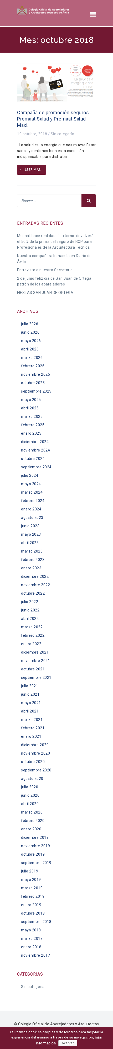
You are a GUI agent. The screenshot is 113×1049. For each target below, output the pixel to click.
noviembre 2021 (35, 661)
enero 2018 (31, 947)
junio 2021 (30, 694)
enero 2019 (31, 905)
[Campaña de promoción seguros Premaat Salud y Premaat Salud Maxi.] (56, 82)
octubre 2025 (33, 383)
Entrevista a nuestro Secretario (45, 270)
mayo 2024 (31, 484)
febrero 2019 (32, 896)
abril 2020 (30, 804)
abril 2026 (30, 349)
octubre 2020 (33, 762)
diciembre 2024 (35, 442)
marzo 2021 (32, 719)
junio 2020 (30, 795)
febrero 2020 (32, 821)
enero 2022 (31, 644)
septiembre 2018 (36, 922)
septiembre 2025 (36, 391)
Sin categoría (62, 134)
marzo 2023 (32, 551)
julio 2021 (29, 686)
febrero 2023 (32, 560)
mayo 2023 (31, 534)
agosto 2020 (32, 778)
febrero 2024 (32, 501)
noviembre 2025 (35, 374)
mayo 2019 (31, 879)
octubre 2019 (33, 854)
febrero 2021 (32, 728)
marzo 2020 (32, 812)
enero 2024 (31, 509)
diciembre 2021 (35, 652)
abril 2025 (30, 408)
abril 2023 (30, 543)
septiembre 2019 (36, 863)
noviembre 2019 (35, 846)
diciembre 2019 (35, 837)
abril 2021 (30, 711)
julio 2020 (29, 787)
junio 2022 (30, 610)
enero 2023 (31, 568)
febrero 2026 (32, 366)
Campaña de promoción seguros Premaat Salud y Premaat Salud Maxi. (53, 119)
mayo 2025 (31, 400)
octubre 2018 (33, 913)
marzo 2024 (32, 492)
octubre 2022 (33, 593)
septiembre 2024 (36, 467)
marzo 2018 (32, 938)
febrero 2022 (32, 635)
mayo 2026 (31, 341)
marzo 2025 (32, 416)
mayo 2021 (31, 703)
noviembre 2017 (35, 955)
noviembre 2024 (35, 450)
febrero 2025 (32, 425)
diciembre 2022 (35, 576)
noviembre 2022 (35, 585)
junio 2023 (30, 526)
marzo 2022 (32, 627)
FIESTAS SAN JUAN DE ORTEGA (45, 292)
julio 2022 (29, 602)
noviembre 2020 (35, 753)
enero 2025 (31, 433)
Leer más (33, 170)
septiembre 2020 (36, 770)
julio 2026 (29, 324)
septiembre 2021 (36, 677)
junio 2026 (30, 332)
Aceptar (68, 1043)
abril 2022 (30, 618)
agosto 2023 (32, 517)
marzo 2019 (32, 888)
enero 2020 (31, 829)
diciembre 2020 (35, 745)
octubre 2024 (33, 458)
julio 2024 (29, 475)
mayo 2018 (31, 930)
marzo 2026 (32, 357)
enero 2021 (31, 736)
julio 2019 (29, 871)
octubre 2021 (33, 669)
